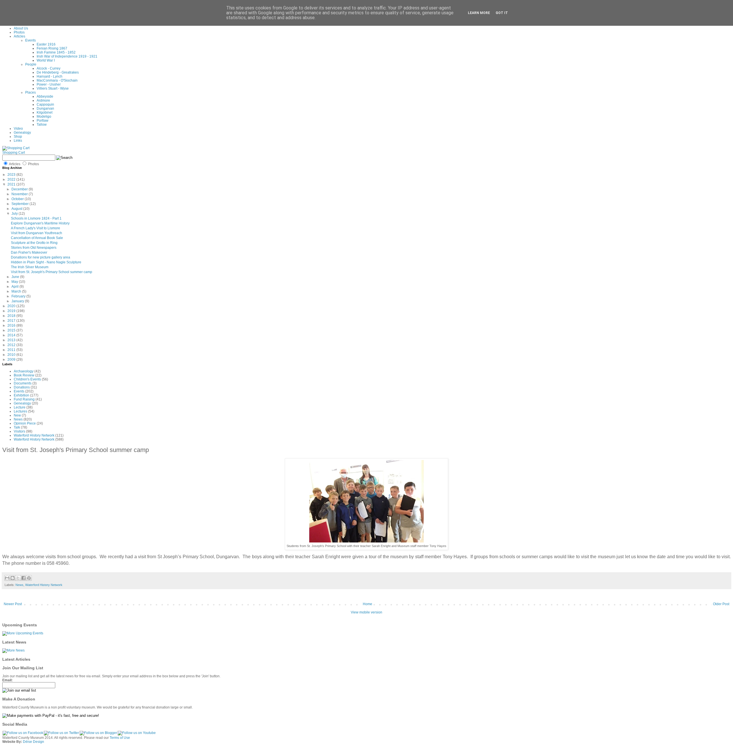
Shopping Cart (13, 153)
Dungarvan (45, 108)
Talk (17, 427)
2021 (11, 184)
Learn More (479, 13)
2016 (11, 325)
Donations (22, 387)
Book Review (24, 375)
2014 (11, 335)
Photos (19, 32)
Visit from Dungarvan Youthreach (36, 233)
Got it (502, 13)
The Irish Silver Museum (29, 267)
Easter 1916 (46, 44)
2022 (11, 179)
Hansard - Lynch (49, 76)
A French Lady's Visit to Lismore (35, 228)
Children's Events (27, 379)
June (15, 277)
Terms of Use (120, 738)
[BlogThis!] (12, 578)
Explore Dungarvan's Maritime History (40, 223)
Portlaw (42, 121)
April (15, 287)
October (18, 199)
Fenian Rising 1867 (52, 48)
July (15, 214)
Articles (19, 36)
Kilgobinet (44, 112)
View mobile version (366, 612)
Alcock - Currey (48, 68)
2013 (11, 340)
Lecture (19, 407)
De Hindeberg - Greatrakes (58, 72)
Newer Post (13, 604)
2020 (11, 306)
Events (30, 40)
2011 (11, 350)
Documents (22, 383)
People (30, 64)
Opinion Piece (25, 423)
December (20, 189)
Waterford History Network (34, 435)
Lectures (20, 411)
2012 (11, 345)
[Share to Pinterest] (29, 578)
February (18, 296)
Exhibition (21, 395)
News (18, 419)
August (17, 209)
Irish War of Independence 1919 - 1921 (67, 56)
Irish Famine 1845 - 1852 (56, 52)
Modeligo (44, 117)
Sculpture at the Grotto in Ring (34, 243)
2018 (11, 316)
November (20, 194)
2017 (11, 321)
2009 (11, 360)
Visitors (19, 431)
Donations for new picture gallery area (40, 257)
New (17, 415)
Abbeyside (45, 96)
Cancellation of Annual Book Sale (37, 238)
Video (18, 129)
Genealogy (22, 133)
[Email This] (7, 578)
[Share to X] (18, 578)
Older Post (721, 604)
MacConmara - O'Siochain (57, 80)
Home (367, 604)
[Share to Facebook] (23, 578)
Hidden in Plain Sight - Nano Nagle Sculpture (46, 262)
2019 (11, 311)
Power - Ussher (49, 84)
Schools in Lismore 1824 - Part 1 (36, 218)
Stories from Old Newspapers (33, 248)
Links (18, 141)
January (18, 301)
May (15, 282)
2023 (11, 175)
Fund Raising (24, 399)
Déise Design (33, 742)
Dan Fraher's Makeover (29, 252)
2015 (11, 330)
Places (30, 92)
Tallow (42, 125)
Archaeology (24, 371)
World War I (46, 60)
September (20, 204)
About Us (21, 28)
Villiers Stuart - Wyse (53, 88)
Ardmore (43, 100)
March (16, 291)
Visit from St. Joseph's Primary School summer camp (51, 272)
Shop (18, 137)
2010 (11, 355)
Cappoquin (45, 104)
